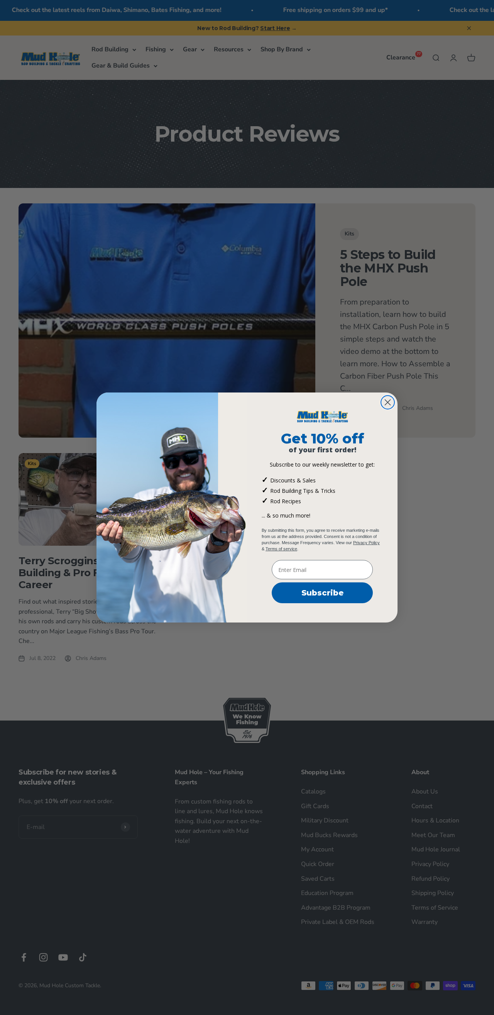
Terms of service (281, 548)
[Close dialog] (387, 402)
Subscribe (322, 592)
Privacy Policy (366, 542)
